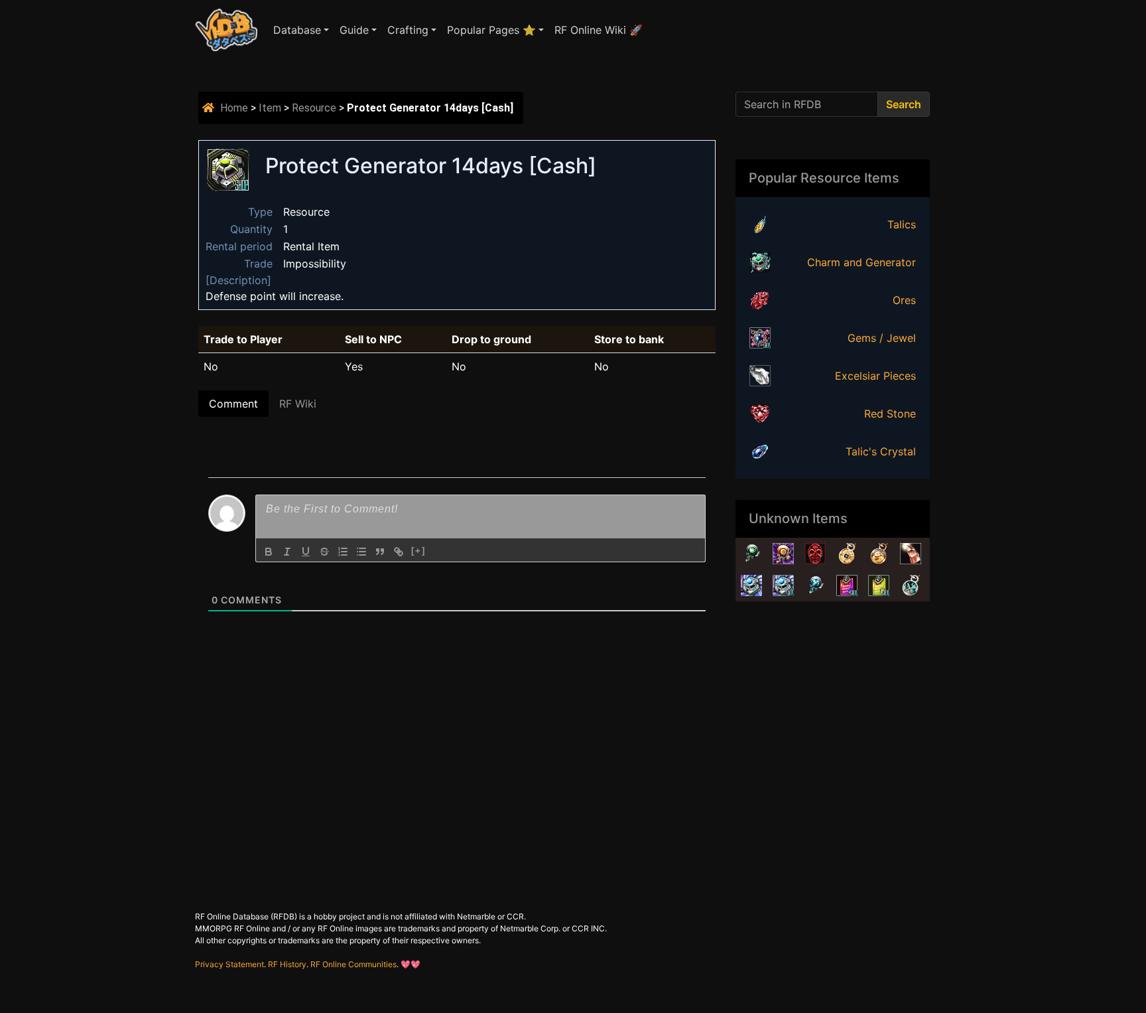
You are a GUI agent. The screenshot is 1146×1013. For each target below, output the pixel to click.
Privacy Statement (229, 964)
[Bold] (268, 552)
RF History (287, 964)
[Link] (398, 552)
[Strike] (324, 552)
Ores (904, 300)
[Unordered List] (361, 552)
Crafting (407, 30)
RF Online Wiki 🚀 (598, 30)
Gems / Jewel (882, 338)
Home (234, 108)
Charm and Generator (861, 262)
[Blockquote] (380, 552)
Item (270, 108)
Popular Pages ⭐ (491, 30)
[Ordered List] (343, 552)
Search (903, 104)
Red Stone (890, 413)
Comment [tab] (233, 403)
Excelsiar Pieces (875, 375)
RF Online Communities (353, 964)
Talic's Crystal (881, 451)
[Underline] (305, 552)
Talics (901, 224)
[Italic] (287, 552)
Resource (314, 108)
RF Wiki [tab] (297, 403)
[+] (418, 551)
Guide (354, 30)
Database (297, 30)
